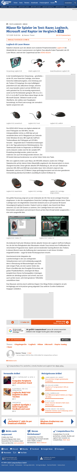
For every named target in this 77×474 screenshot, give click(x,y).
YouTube (23, 453)
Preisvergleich (44, 3)
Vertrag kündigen (41, 465)
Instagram (60, 449)
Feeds (6, 449)
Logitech (60, 48)
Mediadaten (18, 465)
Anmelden (68, 3)
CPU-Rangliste (71, 7)
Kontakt (11, 465)
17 (15, 385)
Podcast (5, 7)
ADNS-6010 (45, 52)
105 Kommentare (16, 340)
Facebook (35, 449)
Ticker (16, 3)
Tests (21, 3)
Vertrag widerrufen (29, 465)
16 (15, 411)
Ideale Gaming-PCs (49, 7)
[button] (75, 3)
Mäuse (25, 24)
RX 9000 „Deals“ (36, 7)
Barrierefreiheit (51, 465)
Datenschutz (61, 465)
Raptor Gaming (61, 344)
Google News (48, 449)
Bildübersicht (12, 361)
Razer (10, 347)
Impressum (5, 465)
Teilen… (66, 340)
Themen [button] (26, 3)
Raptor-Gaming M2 (59, 322)
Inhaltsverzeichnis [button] (19, 40)
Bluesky (25, 449)
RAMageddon (13, 7)
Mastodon (7, 453)
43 (15, 399)
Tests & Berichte (15, 24)
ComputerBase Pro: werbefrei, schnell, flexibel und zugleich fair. (36, 366)
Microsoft (49, 344)
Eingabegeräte (21, 344)
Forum (53, 3)
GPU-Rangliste (61, 7)
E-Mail (29, 353)
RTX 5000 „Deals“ (24, 7)
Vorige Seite (11, 322)
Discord (15, 449)
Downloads (34, 3)
